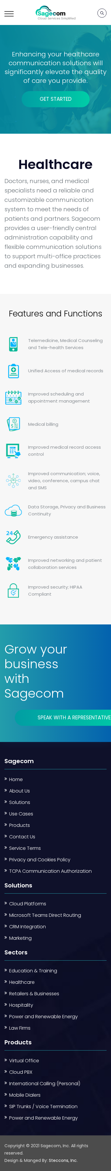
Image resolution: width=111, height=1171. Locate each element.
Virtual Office (24, 1060)
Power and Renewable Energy (43, 1016)
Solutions (19, 802)
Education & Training (33, 970)
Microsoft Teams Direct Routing (45, 915)
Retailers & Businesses (34, 993)
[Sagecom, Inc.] (55, 12)
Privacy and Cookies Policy (39, 859)
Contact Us (22, 836)
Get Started (56, 99)
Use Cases (21, 813)
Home (16, 779)
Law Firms (19, 1028)
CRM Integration (27, 926)
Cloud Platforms (27, 903)
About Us (19, 791)
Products (19, 825)
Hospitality (21, 1005)
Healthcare (22, 982)
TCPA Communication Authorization (50, 871)
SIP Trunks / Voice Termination (43, 1106)
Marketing (20, 938)
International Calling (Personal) (44, 1083)
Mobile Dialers (25, 1095)
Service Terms (25, 848)
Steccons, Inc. (63, 1160)
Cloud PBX (20, 1072)
